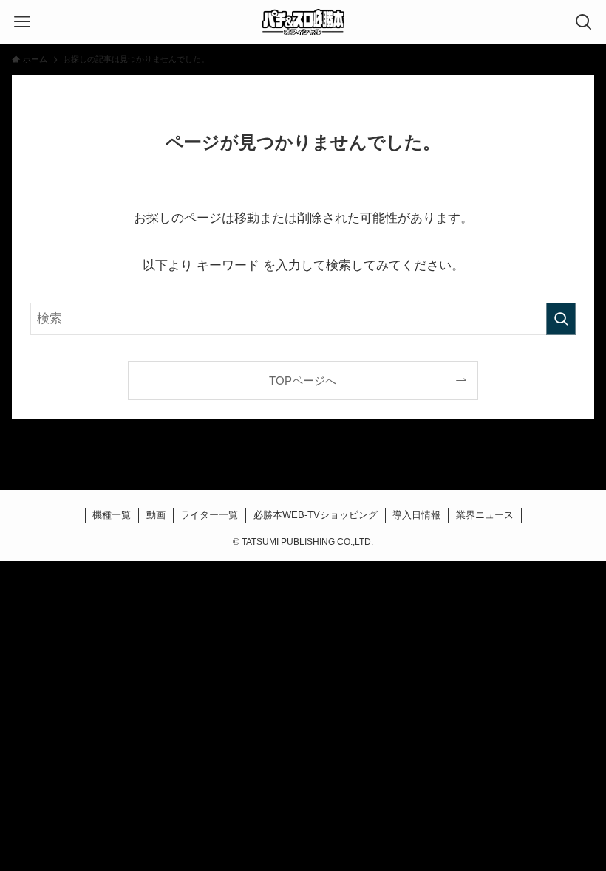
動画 (156, 514)
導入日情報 (416, 514)
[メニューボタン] (22, 22)
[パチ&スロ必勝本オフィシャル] (303, 22)
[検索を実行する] (561, 319)
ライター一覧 (209, 514)
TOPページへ (302, 380)
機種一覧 (111, 514)
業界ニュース (485, 514)
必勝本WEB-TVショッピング (315, 514)
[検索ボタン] (584, 22)
